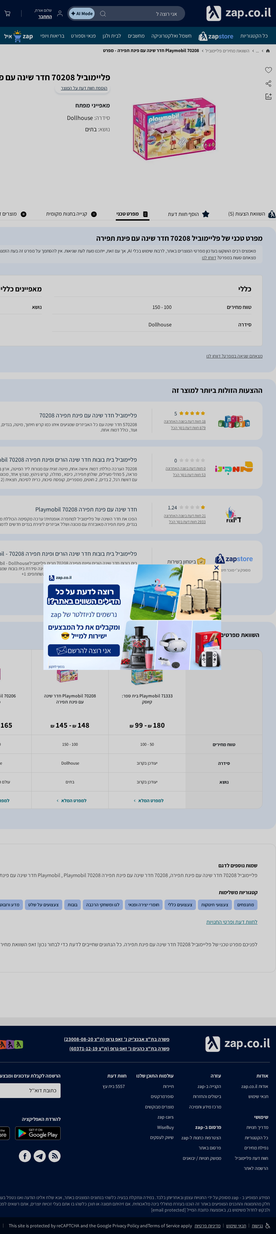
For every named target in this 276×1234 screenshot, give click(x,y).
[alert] (138, 617)
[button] (216, 567)
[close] (216, 567)
